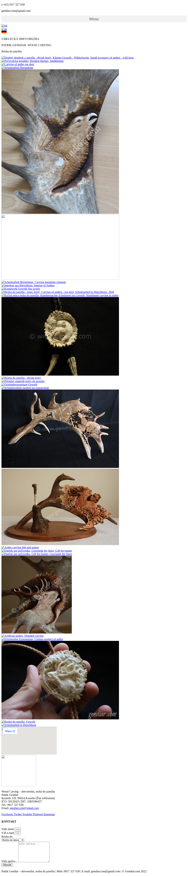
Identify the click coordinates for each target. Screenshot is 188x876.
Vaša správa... (9, 861)
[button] (94, 18)
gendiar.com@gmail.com (24, 808)
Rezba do (6, 836)
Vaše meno (8, 829)
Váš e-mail (8, 832)
